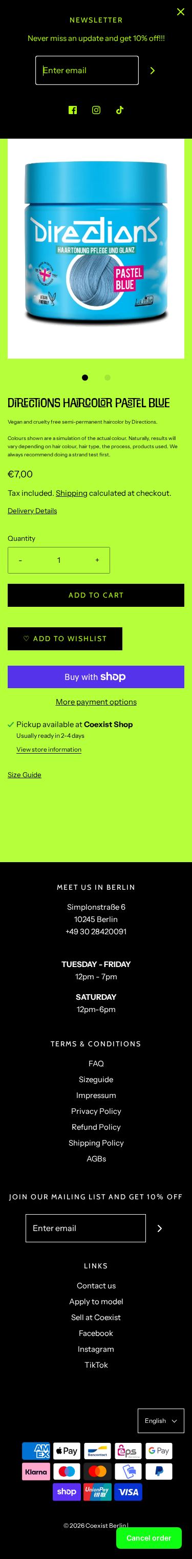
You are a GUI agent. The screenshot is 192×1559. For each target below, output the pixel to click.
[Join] (152, 70)
